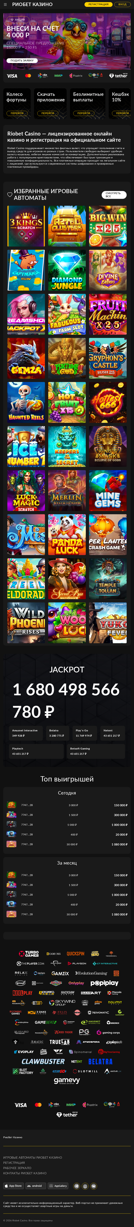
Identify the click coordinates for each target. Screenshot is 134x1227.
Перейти (17, 113)
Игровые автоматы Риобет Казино (32, 1157)
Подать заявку (22, 60)
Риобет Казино (32, 4)
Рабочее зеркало (17, 1168)
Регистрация (99, 4)
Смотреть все (113, 195)
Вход (122, 4)
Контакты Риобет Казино (24, 1173)
